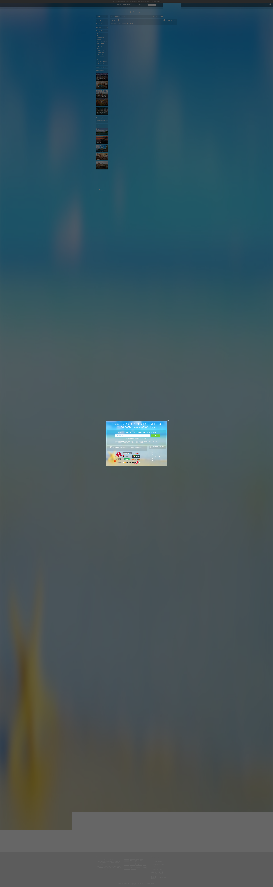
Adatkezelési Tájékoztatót (121, 441)
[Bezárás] (168, 419)
